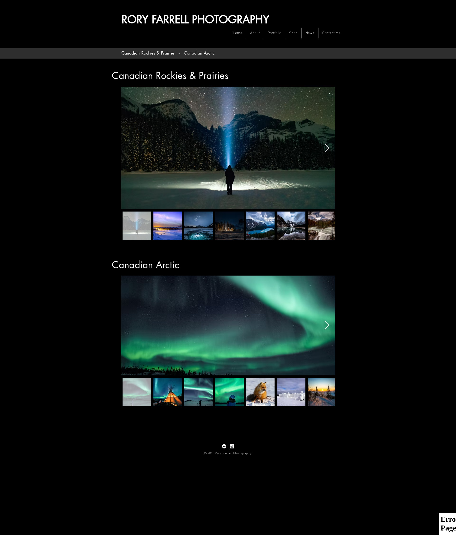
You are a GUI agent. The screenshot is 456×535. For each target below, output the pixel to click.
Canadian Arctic (199, 53)
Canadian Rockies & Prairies (148, 53)
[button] (255, 33)
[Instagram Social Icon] (232, 446)
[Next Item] (327, 148)
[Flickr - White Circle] (224, 446)
